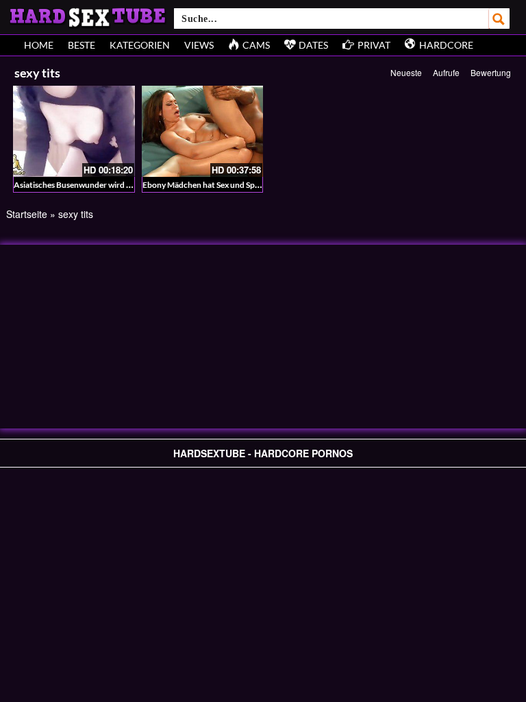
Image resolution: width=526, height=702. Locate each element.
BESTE (81, 45)
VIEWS (199, 45)
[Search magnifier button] (499, 18)
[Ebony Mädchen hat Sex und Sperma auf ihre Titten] (203, 131)
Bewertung (491, 72)
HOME (38, 45)
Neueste (406, 72)
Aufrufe (446, 72)
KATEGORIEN (140, 45)
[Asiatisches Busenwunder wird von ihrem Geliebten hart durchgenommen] (74, 131)
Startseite (26, 214)
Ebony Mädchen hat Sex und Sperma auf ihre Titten (234, 185)
